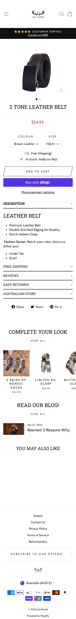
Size (53, 136)
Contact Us (38, 522)
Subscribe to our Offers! (37, 553)
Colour (26, 136)
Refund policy (38, 541)
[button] (38, 203)
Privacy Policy (38, 528)
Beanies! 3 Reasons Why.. (49, 430)
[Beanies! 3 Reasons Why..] (13, 429)
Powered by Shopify (38, 615)
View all (38, 340)
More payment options (38, 192)
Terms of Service (38, 535)
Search (38, 516)
